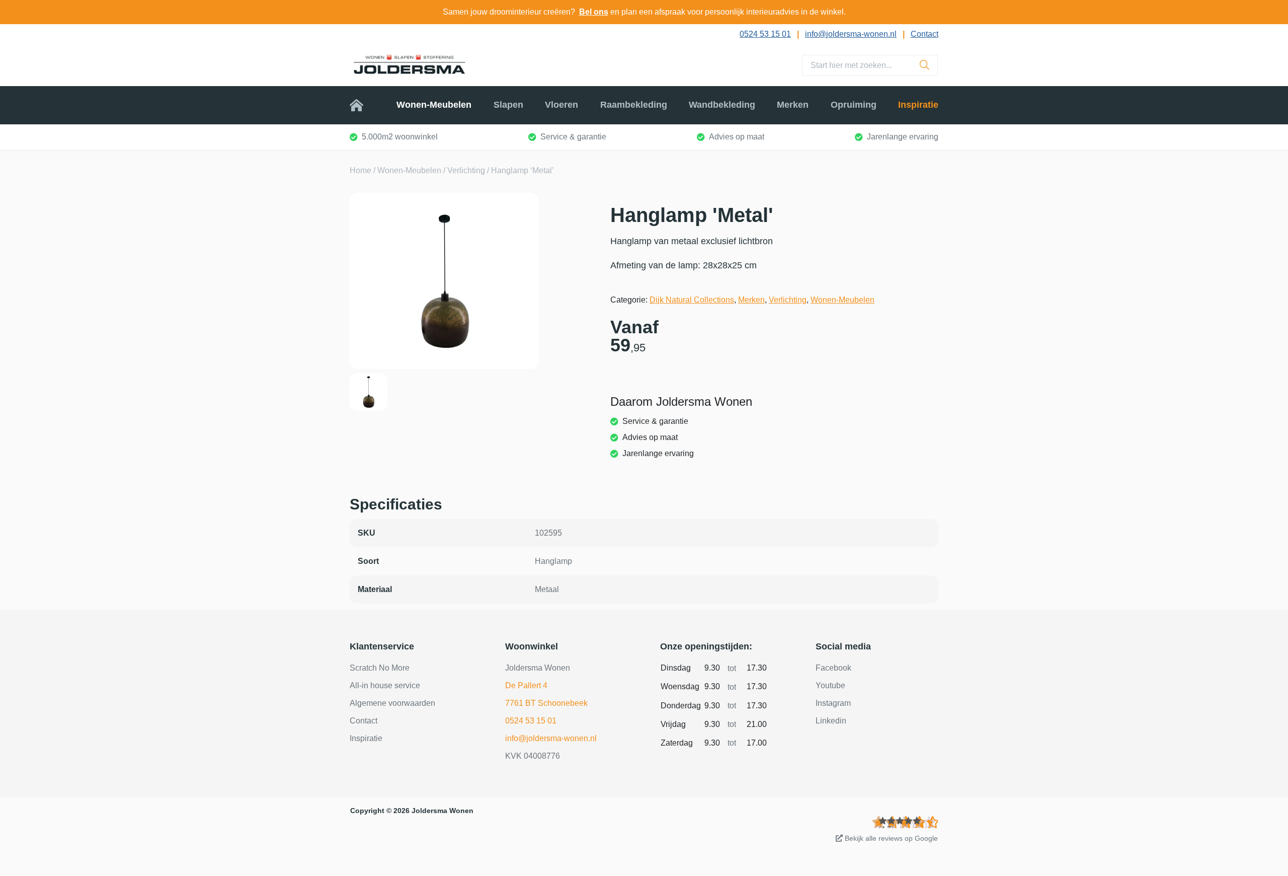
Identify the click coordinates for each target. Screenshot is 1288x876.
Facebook (833, 668)
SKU (366, 533)
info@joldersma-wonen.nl (851, 34)
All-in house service (385, 685)
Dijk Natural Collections (692, 300)
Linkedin (831, 720)
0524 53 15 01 (765, 34)
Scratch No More (380, 668)
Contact (924, 34)
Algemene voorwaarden (392, 703)
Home (362, 105)
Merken (793, 105)
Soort (368, 561)
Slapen (508, 105)
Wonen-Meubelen (433, 105)
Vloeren (561, 105)
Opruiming (853, 105)
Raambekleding (633, 105)
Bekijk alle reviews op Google (890, 838)
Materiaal (375, 589)
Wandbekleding (722, 105)
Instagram (833, 703)
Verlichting (466, 170)
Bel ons (593, 12)
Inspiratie (918, 105)
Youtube (830, 685)
